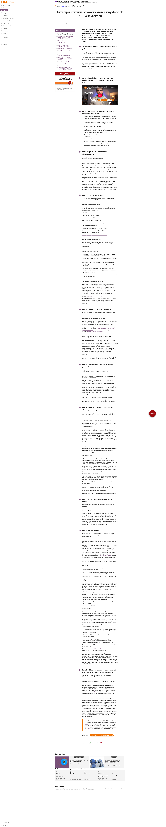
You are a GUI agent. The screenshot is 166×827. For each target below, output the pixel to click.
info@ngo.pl (63, 6)
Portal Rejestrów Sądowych (104, 555)
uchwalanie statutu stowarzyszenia (95, 296)
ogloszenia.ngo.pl (90, 692)
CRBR (86, 724)
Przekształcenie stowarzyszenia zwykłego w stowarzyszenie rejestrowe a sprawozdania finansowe (112, 762)
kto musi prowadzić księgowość (94, 331)
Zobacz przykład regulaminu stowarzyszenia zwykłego (95, 235)
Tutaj (88, 728)
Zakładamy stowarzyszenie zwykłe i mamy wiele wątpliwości (79, 760)
